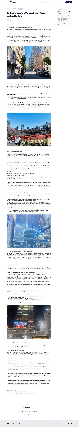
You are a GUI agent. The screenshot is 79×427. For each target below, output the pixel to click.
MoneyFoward (19, 274)
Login (22, 411)
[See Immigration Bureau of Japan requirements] (17, 175)
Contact (56, 2)
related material (41, 363)
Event (51, 2)
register (26, 411)
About (46, 2)
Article (41, 2)
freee (24, 274)
